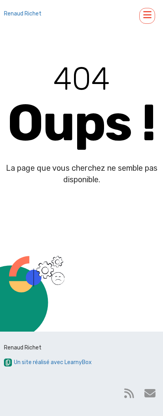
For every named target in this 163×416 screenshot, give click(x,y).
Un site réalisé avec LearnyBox (53, 362)
